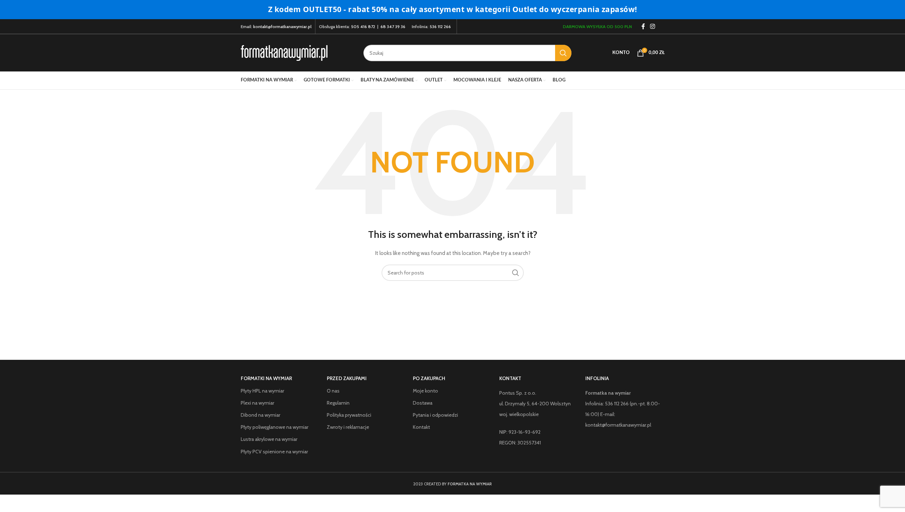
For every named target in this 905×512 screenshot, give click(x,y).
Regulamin (338, 403)
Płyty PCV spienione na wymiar (274, 451)
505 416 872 (363, 26)
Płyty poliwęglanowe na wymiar (274, 427)
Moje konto (425, 391)
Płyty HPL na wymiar (262, 391)
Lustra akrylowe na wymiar (269, 439)
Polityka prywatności (349, 415)
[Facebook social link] (643, 26)
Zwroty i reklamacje (348, 427)
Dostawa (422, 403)
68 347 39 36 (392, 26)
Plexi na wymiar (257, 403)
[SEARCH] (563, 53)
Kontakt (421, 427)
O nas (333, 391)
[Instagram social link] (652, 26)
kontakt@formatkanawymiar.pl (282, 26)
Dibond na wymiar (260, 415)
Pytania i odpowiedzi (435, 415)
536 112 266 (440, 26)
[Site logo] (284, 52)
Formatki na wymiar (266, 378)
